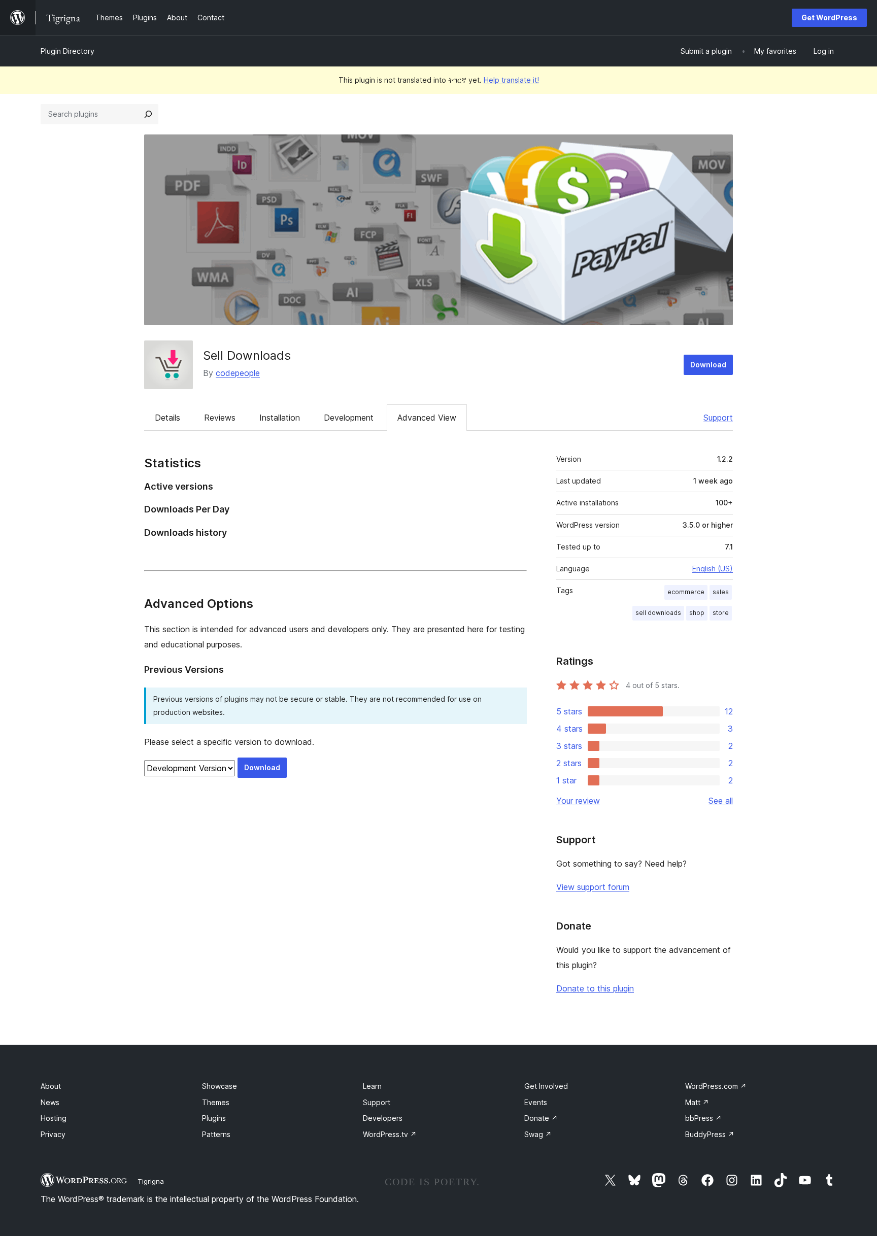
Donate (541, 1118)
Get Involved (546, 1086)
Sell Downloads (247, 355)
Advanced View (426, 418)
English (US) (712, 568)
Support (718, 418)
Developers (382, 1118)
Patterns (216, 1134)
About (51, 1086)
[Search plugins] (148, 114)
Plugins (214, 1118)
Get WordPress (829, 17)
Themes (215, 1102)
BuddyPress (709, 1134)
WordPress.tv (390, 1134)
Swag (538, 1134)
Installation (279, 418)
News (50, 1102)
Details (167, 418)
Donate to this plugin (595, 988)
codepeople (238, 373)
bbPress (703, 1118)
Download (708, 364)
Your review (578, 801)
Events (535, 1102)
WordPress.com (716, 1086)
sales (721, 592)
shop (696, 612)
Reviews (219, 418)
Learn (372, 1086)
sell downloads (658, 612)
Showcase (219, 1086)
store (721, 612)
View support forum (592, 887)
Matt (697, 1102)
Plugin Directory (67, 51)
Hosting (53, 1118)
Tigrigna (151, 1181)
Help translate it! (511, 80)
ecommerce (685, 592)
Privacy (53, 1134)
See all (721, 801)
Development (349, 418)
